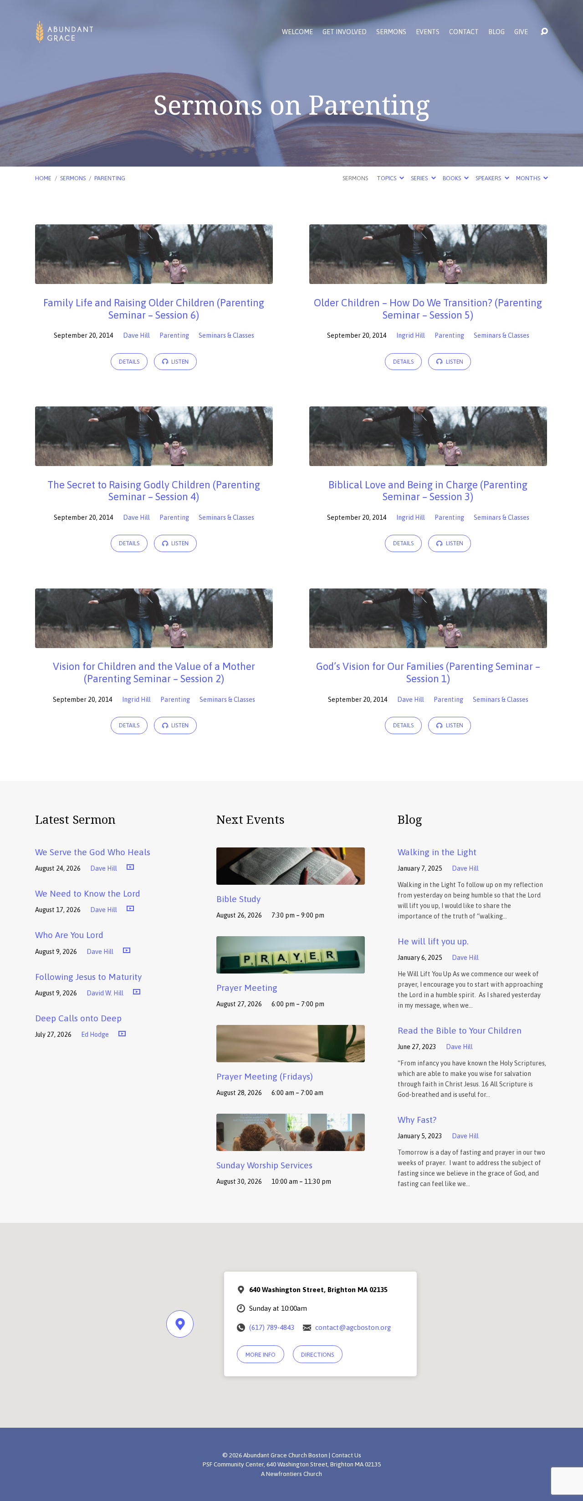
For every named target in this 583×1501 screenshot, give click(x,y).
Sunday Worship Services (264, 1165)
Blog (496, 32)
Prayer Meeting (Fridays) (264, 1076)
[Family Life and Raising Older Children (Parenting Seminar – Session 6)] (154, 277)
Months (529, 178)
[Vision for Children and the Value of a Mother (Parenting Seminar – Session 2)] (154, 641)
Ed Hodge (95, 1034)
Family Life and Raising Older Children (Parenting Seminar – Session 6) (153, 309)
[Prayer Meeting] (290, 967)
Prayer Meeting (246, 988)
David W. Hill (105, 993)
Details (129, 362)
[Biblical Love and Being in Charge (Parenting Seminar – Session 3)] (428, 459)
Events (428, 32)
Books (452, 178)
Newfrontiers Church (294, 1473)
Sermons (391, 32)
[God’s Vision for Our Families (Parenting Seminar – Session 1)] (428, 641)
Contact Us (346, 1455)
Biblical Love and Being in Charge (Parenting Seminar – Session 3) (427, 491)
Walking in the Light (437, 852)
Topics (387, 178)
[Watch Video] (130, 867)
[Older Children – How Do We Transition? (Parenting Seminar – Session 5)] (428, 277)
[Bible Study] (290, 878)
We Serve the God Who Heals (92, 852)
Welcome (297, 32)
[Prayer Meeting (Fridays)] (290, 1055)
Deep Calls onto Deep (78, 1018)
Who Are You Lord (69, 935)
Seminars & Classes (226, 335)
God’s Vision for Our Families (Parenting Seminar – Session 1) (428, 672)
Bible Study (238, 899)
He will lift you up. (433, 941)
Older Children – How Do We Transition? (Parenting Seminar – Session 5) (428, 309)
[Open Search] (544, 31)
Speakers (489, 178)
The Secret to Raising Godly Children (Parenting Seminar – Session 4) (153, 491)
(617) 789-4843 (271, 1327)
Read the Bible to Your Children (460, 1030)
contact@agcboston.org (353, 1327)
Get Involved (344, 32)
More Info (260, 1354)
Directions (317, 1354)
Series (420, 178)
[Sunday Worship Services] (290, 1144)
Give (521, 32)
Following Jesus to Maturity (88, 977)
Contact (464, 32)
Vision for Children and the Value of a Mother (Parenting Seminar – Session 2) (154, 672)
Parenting (109, 178)
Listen (179, 362)
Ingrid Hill (410, 335)
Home (43, 178)
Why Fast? (417, 1120)
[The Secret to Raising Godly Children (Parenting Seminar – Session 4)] (154, 459)
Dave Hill (136, 335)
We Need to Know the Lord (87, 893)
